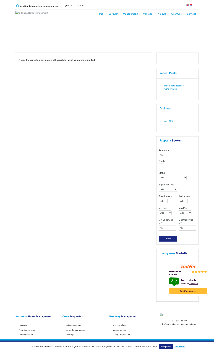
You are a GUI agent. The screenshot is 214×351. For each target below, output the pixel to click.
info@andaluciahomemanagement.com (39, 6)
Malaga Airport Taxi (121, 334)
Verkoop (147, 13)
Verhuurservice (119, 330)
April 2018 (168, 121)
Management (130, 13)
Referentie (164, 150)
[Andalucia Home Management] (31, 14)
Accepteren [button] (166, 347)
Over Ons (176, 13)
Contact (191, 13)
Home (100, 13)
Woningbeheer (119, 325)
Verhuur (113, 13)
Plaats (162, 161)
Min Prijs (163, 208)
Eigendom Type (166, 184)
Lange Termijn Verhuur (76, 330)
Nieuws (162, 13)
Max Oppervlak (186, 221)
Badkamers (184, 196)
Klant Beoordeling (27, 330)
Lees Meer (179, 346)
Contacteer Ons (26, 334)
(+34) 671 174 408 (179, 321)
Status (162, 173)
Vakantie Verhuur (73, 325)
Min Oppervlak (166, 221)
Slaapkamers (165, 196)
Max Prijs (183, 208)
